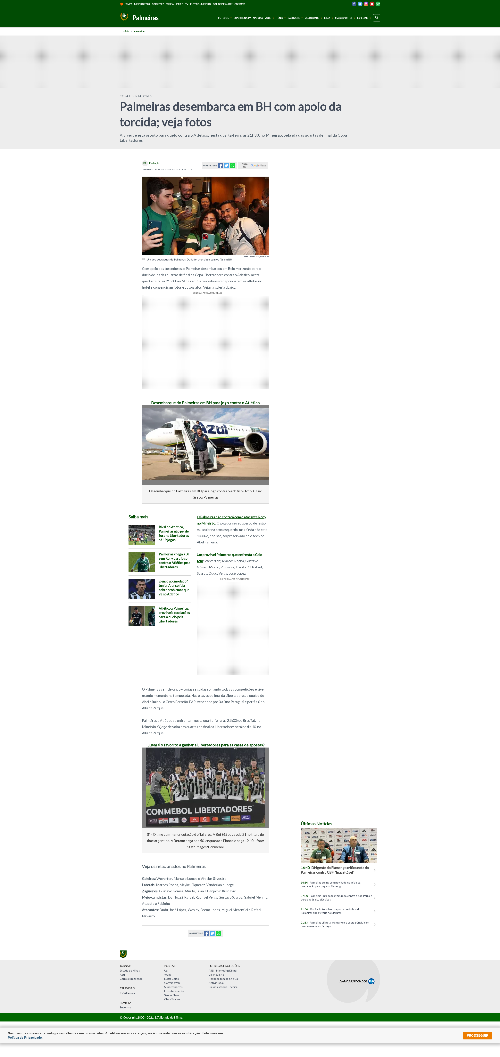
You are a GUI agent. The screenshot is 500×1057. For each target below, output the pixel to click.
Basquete (294, 17)
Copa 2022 (158, 4)
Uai (166, 970)
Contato (239, 4)
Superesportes (173, 987)
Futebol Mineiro (200, 4)
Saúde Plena (171, 995)
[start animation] (151, 413)
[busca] (376, 17)
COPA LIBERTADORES (136, 96)
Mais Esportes (343, 17)
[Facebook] (354, 5)
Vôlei (268, 17)
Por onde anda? (222, 4)
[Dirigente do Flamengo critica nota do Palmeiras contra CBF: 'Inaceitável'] (339, 845)
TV (186, 4)
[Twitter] (360, 5)
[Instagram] (366, 5)
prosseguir (477, 1035)
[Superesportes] (124, 17)
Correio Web (172, 982)
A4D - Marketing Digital (223, 970)
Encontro (125, 1007)
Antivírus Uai (216, 982)
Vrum (167, 974)
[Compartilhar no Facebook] (220, 166)
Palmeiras (139, 31)
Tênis (279, 17)
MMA (327, 17)
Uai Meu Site (216, 974)
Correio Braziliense (131, 978)
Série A (170, 4)
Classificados (172, 999)
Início (126, 31)
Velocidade (312, 17)
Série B (179, 4)
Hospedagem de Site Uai (223, 978)
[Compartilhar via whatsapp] (232, 166)
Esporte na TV (242, 18)
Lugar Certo (171, 978)
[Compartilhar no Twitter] (226, 166)
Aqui (122, 974)
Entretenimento (174, 991)
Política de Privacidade (25, 1037)
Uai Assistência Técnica (223, 987)
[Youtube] (372, 5)
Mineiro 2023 (142, 4)
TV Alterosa (127, 993)
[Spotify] (378, 5)
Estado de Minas (130, 970)
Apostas (258, 18)
